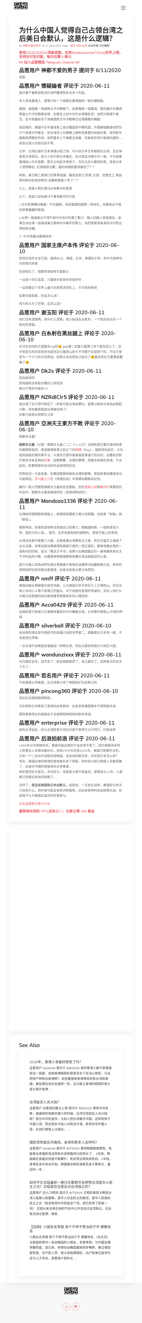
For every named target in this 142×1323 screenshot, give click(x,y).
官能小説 (91, 487)
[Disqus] (71, 887)
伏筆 (47, 460)
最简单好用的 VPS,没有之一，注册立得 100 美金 (57, 811)
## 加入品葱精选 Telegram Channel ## (49, 62)
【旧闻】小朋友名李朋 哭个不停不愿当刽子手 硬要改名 (70, 1229)
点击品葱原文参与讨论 (34, 804)
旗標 (78, 450)
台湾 (84, 45)
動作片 (104, 487)
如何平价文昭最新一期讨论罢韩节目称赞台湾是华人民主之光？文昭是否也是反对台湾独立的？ (71, 1184)
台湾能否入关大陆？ (45, 1102)
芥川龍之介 (42, 479)
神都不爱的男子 (32, 45)
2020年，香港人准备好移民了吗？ (56, 1062)
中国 (78, 45)
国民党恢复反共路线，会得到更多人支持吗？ (64, 1142)
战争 (72, 45)
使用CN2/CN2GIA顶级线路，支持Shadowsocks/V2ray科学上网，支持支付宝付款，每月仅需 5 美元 (71, 54)
